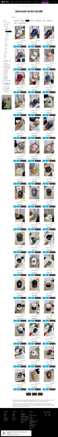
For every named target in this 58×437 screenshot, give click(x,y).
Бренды (22, 422)
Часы (6, 50)
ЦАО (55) (5, 63)
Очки (6, 42)
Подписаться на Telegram (12, 434)
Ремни (6, 48)
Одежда (5, 56)
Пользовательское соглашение (33, 425)
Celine (27, 20)
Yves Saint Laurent (22, 23)
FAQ (30, 428)
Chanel (32, 20)
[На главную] (5, 2)
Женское (4, 20)
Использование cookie (32, 423)
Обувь (5, 54)
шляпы (7, 35)
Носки (6, 40)
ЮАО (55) (6, 76)
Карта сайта (32, 427)
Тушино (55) (6, 70)
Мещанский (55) (7, 66)
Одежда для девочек (25, 416)
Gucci (44, 20)
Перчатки (6, 44)
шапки (7, 33)
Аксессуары (6, 24)
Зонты (6, 37)
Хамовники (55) (7, 64)
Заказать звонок (45, 2)
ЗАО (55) (5, 74)
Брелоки (6, 26)
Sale (13, 420)
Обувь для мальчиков (25, 417)
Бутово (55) (6, 71)
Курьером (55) (6, 86)
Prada (15, 23)
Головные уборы (7, 29)
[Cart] (56, 2)
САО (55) (5, 73)
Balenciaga (16, 20)
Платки (6, 46)
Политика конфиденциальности (34, 420)
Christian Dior (38, 20)
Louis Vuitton (49, 20)
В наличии (24, 40)
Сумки (5, 58)
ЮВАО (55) (6, 77)
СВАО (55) (6, 78)
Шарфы (6, 52)
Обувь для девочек (24, 419)
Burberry (22, 20)
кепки (7, 31)
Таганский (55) (6, 68)
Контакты (31, 418)
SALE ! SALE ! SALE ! (7, 22)
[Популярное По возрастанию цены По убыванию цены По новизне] (29, 17)
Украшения (6, 420)
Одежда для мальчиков (23, 414)
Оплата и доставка (33, 415)
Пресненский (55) (7, 67)
